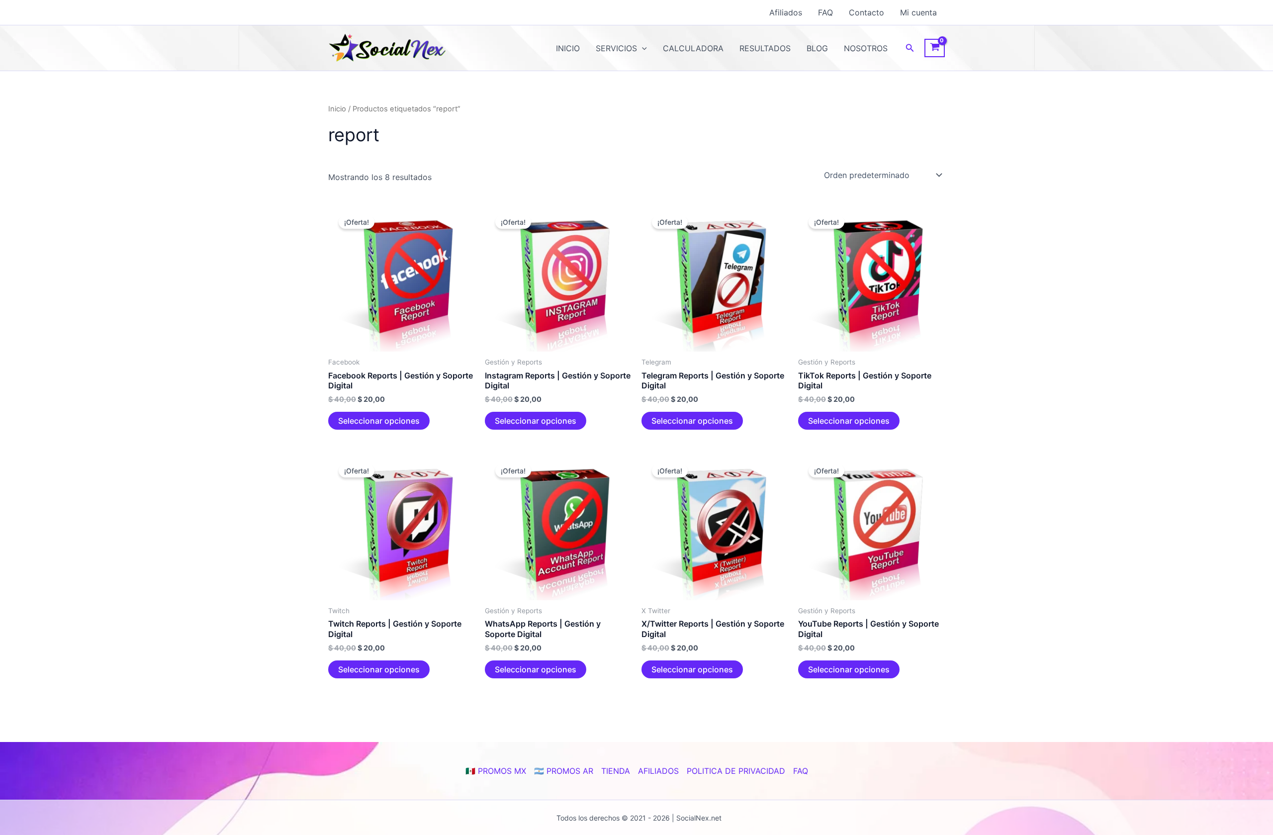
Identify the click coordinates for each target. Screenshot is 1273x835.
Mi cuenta (918, 12)
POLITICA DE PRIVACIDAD (736, 771)
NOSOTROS (866, 48)
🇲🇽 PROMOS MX (495, 771)
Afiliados (785, 12)
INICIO (568, 48)
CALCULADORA (693, 48)
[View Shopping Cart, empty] (934, 48)
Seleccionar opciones (379, 421)
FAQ (825, 12)
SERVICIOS (616, 48)
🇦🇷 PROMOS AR (563, 771)
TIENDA (615, 771)
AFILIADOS (658, 771)
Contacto (866, 12)
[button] (642, 48)
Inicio (337, 108)
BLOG (817, 48)
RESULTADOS (765, 48)
